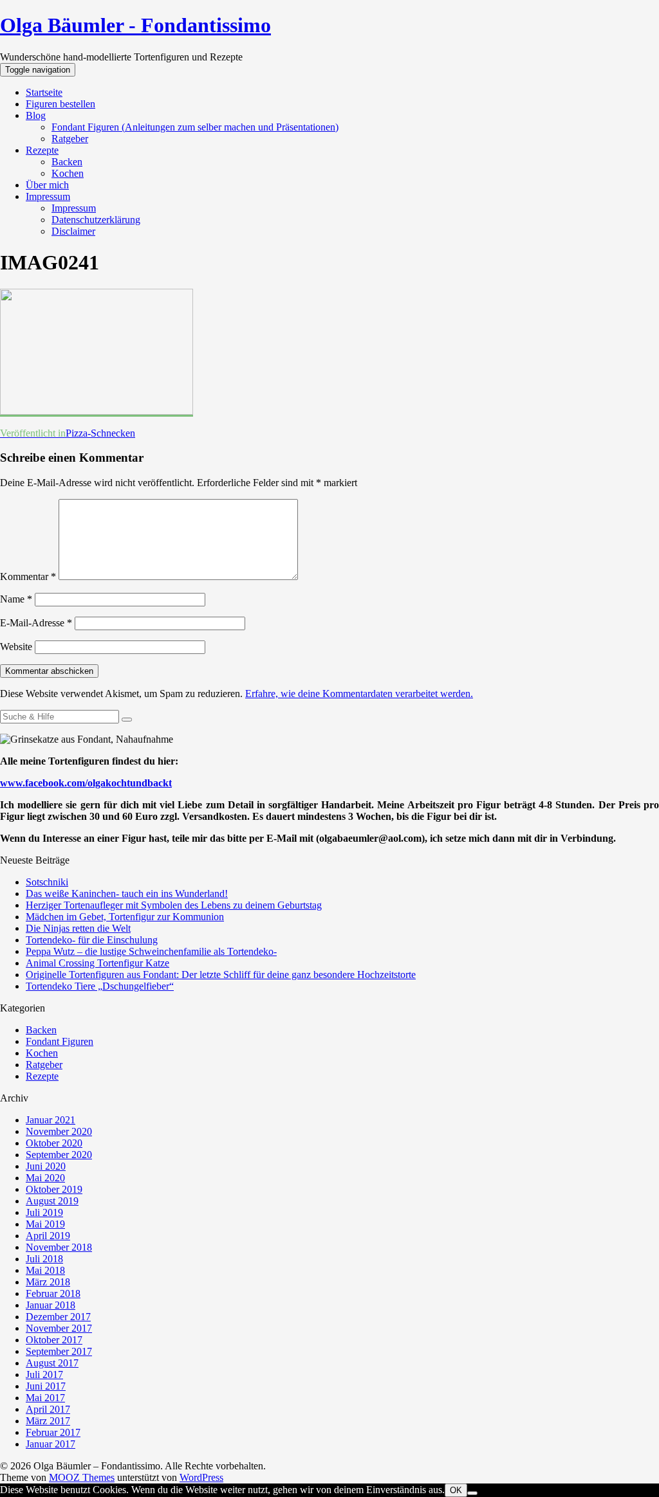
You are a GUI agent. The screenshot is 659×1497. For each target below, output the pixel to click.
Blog (36, 115)
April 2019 (48, 1235)
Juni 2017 (46, 1386)
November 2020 (59, 1131)
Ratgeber (69, 138)
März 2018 (48, 1281)
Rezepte (42, 150)
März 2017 (48, 1420)
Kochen (67, 173)
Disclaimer (73, 231)
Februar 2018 (53, 1293)
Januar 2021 (50, 1119)
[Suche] (127, 719)
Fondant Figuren (59, 1041)
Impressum (48, 196)
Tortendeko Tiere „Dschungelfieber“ (100, 986)
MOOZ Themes (82, 1477)
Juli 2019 (44, 1212)
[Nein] (472, 1493)
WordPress (201, 1477)
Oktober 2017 (54, 1339)
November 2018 (59, 1247)
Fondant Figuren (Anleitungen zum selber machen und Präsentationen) (195, 127)
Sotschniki (47, 881)
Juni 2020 (46, 1166)
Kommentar (28, 576)
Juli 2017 (44, 1374)
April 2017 (48, 1409)
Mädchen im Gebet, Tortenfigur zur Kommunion (125, 916)
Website (16, 646)
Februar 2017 (53, 1432)
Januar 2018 (50, 1305)
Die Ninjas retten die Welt (78, 928)
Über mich (47, 184)
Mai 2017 (45, 1397)
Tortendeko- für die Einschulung (92, 939)
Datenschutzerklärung (95, 219)
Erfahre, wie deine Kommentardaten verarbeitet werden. (359, 693)
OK (456, 1490)
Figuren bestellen (60, 103)
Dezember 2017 (58, 1316)
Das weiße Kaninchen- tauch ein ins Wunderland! (127, 893)
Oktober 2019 (54, 1189)
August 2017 (52, 1362)
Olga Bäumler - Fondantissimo (135, 25)
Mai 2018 (45, 1270)
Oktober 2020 (54, 1143)
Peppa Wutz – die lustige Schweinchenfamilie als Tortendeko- (151, 951)
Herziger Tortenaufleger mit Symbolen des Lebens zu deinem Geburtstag (174, 905)
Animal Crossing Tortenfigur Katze (97, 962)
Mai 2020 (45, 1177)
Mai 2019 (45, 1224)
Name (16, 599)
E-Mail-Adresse (36, 622)
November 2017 (59, 1328)
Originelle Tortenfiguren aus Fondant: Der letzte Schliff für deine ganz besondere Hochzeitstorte (221, 974)
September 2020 (59, 1154)
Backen (66, 161)
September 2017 (59, 1351)
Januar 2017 (50, 1443)
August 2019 (52, 1200)
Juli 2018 (44, 1258)
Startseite (44, 92)
